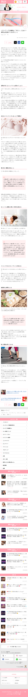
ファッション (5, 446)
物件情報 (5, 465)
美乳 (4, 414)
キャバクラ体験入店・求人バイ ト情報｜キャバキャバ (16, 692)
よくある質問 (4, 677)
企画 (4, 456)
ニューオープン (6, 440)
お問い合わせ (4, 680)
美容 (9, 414)
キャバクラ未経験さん (7, 428)
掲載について (17, 677)
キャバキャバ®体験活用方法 (9, 425)
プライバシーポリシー (6, 683)
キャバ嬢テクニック (7, 431)
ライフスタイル (6, 453)
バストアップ (4, 412)
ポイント (20, 412)
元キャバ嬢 (5, 459)
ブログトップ (5, 449)
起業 (4, 468)
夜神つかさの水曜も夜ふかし (9, 462)
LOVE (10, 42)
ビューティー (12, 412)
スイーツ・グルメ (6, 434)
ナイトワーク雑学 (6, 437)
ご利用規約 (17, 680)
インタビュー (5, 422)
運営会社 (16, 683)
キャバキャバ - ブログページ (21, 7)
